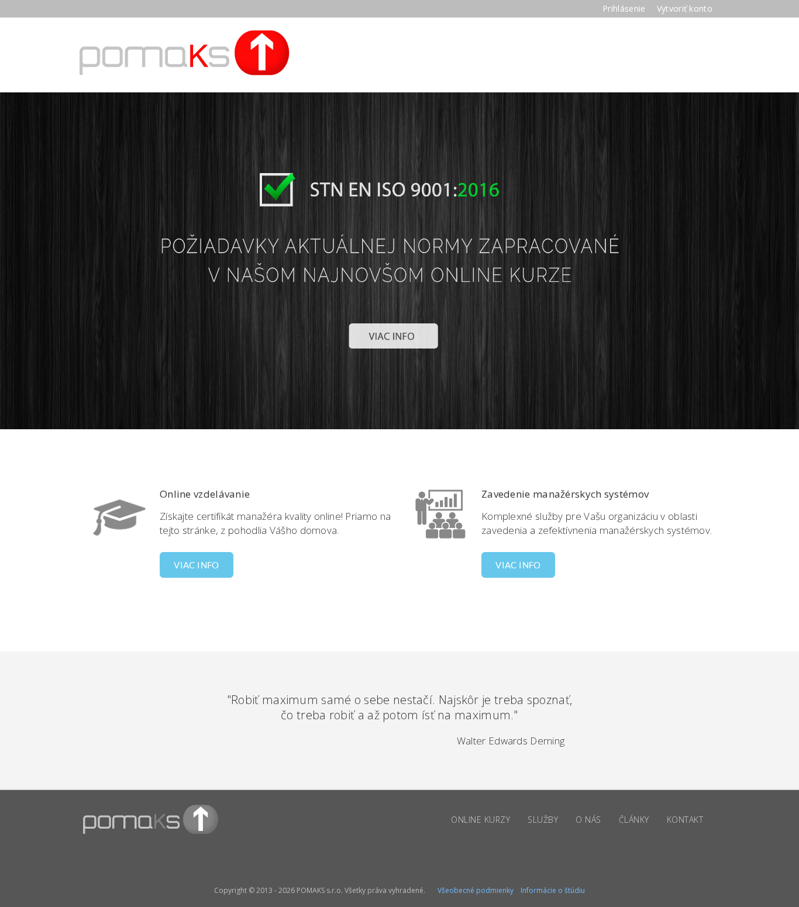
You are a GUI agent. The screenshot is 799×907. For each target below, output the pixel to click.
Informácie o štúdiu (553, 890)
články (634, 819)
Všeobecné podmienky (476, 890)
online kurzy (480, 819)
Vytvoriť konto (684, 8)
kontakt (685, 819)
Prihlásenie (625, 8)
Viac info (196, 565)
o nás (588, 819)
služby (543, 819)
